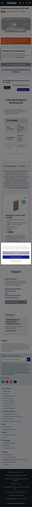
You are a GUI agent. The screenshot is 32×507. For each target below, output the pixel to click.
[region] (16, 253)
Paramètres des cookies (16, 260)
